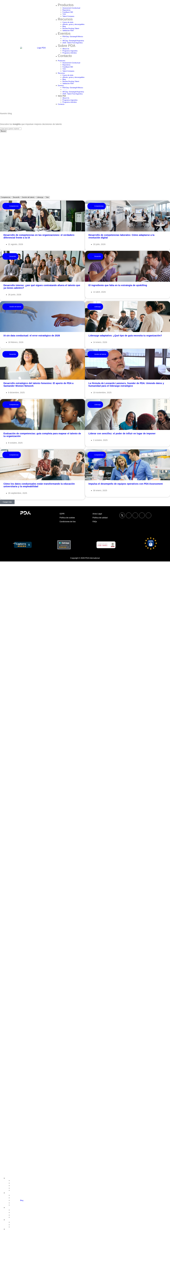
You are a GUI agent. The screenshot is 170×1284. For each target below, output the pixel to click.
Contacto (65, 56)
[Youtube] (135, 515)
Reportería (66, 10)
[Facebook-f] (129, 515)
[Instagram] (148, 515)
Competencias (6, 197)
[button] (7, 502)
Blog (64, 26)
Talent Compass (68, 16)
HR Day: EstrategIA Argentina (73, 41)
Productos (66, 5)
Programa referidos (69, 53)
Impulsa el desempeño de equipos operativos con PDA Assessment (125, 484)
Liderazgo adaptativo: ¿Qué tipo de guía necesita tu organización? (125, 335)
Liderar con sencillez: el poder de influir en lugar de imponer (122, 433)
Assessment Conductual (71, 8)
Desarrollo (16, 197)
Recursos (65, 19)
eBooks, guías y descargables (73, 24)
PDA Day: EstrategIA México (72, 36)
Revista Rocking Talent (70, 28)
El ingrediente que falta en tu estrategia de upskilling (117, 285)
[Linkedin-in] (142, 515)
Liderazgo (40, 197)
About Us (65, 49)
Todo (47, 197)
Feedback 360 (67, 12)
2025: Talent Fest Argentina (72, 43)
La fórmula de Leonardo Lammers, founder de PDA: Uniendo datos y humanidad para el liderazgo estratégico (126, 384)
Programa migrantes (69, 51)
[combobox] (10, 129)
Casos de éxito (67, 22)
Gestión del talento (28, 197)
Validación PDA (68, 30)
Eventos (64, 33)
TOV (64, 14)
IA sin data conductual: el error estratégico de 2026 (31, 335)
